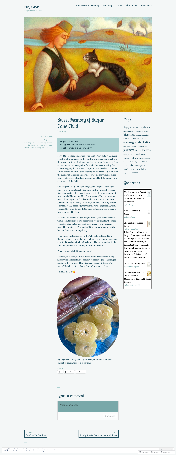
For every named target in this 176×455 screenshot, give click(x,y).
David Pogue (130, 217)
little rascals (33, 145)
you (130, 173)
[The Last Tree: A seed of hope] (149, 223)
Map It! (111, 5)
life (143, 150)
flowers (126, 139)
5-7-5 (126, 127)
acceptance (144, 127)
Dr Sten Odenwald (133, 285)
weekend (127, 169)
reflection (131, 162)
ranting (147, 158)
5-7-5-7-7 (133, 128)
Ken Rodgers (131, 205)
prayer (136, 158)
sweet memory (35, 147)
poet (137, 154)
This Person (131, 5)
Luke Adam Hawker (133, 229)
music (125, 155)
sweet (26, 147)
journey (128, 150)
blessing (27, 143)
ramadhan (142, 158)
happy (124, 146)
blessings (129, 135)
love (104, 5)
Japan (145, 146)
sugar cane (48, 145)
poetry (126, 158)
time (145, 166)
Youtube (135, 173)
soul (141, 162)
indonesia (140, 146)
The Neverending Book (134, 263)
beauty (137, 131)
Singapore (137, 162)
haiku (146, 142)
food (130, 139)
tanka (145, 162)
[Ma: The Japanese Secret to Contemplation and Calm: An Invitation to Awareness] (149, 193)
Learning (95, 5)
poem (130, 154)
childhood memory (39, 143)
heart (129, 146)
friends (144, 139)
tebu (43, 147)
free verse (137, 138)
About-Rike (81, 5)
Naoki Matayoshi (132, 267)
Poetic (121, 5)
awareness (130, 131)
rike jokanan (31, 7)
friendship (127, 143)
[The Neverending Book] (149, 264)
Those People (145, 5)
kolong (49, 143)
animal (125, 131)
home (134, 146)
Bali (134, 131)
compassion (143, 135)
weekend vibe (139, 169)
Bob (136, 135)
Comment (110, 416)
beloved (141, 131)
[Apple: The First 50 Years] (149, 211)
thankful (49, 147)
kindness (137, 150)
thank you (139, 165)
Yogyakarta (126, 173)
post (132, 158)
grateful (137, 142)
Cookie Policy (40, 451)
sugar (41, 145)
